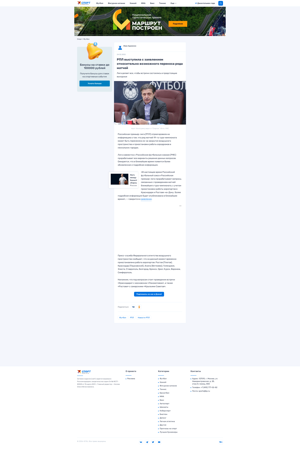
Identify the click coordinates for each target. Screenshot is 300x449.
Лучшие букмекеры (168, 432)
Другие (163, 425)
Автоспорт (164, 403)
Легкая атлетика (167, 421)
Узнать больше (94, 83)
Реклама (131, 378)
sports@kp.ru (204, 391)
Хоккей (133, 3)
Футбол (99, 3)
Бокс (152, 3)
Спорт (79, 39)
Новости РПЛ (144, 317)
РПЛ (132, 317)
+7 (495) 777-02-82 (209, 387)
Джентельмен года (206, 3)
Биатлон (163, 414)
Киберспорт (165, 411)
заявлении (146, 199)
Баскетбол (164, 393)
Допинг (163, 418)
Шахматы (164, 407)
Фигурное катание (116, 3)
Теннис (162, 3)
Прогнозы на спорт (168, 428)
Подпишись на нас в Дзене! (149, 294)
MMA (143, 3)
